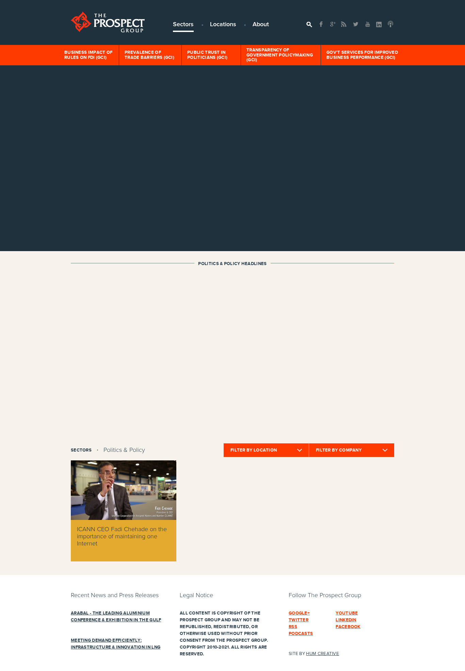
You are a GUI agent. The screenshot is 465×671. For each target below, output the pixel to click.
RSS (293, 626)
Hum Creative (322, 654)
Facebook (348, 626)
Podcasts (301, 633)
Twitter (298, 620)
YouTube (347, 613)
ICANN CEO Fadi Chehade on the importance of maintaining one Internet (122, 536)
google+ (299, 613)
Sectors (183, 24)
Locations (223, 24)
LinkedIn (346, 620)
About (261, 24)
